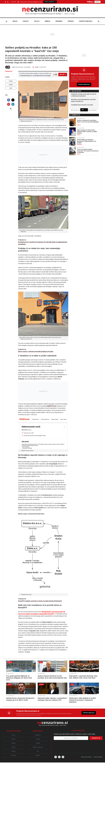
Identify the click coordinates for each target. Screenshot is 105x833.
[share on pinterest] (8, 104)
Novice (15, 21)
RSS (14, 2)
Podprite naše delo (85, 21)
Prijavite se (96, 738)
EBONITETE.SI (51, 406)
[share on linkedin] (12, 104)
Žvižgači (71, 21)
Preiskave (58, 21)
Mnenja (47, 21)
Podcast (26, 21)
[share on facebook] (8, 100)
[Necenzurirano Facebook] (5, 2)
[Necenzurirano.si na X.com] (8, 2)
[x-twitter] (59, 757)
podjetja (11, 84)
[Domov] (6, 21)
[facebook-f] (55, 757)
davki (11, 88)
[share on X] (12, 100)
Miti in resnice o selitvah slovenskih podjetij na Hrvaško (35, 351)
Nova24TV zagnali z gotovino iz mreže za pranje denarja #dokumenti (40, 601)
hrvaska (11, 81)
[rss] (63, 757)
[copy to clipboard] (10, 108)
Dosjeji (36, 21)
